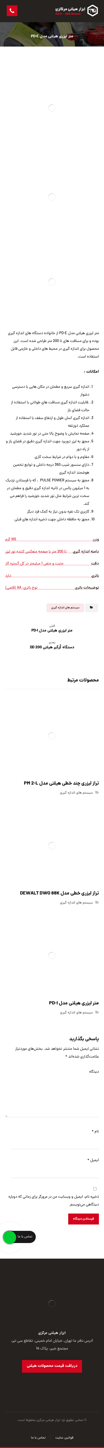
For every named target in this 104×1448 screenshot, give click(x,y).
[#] (57, 1382)
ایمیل (93, 1160)
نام (95, 1132)
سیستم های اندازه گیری (65, 608)
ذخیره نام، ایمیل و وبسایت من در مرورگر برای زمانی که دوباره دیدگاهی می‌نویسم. (53, 1201)
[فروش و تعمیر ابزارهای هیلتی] (77, 11)
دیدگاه (94, 1072)
